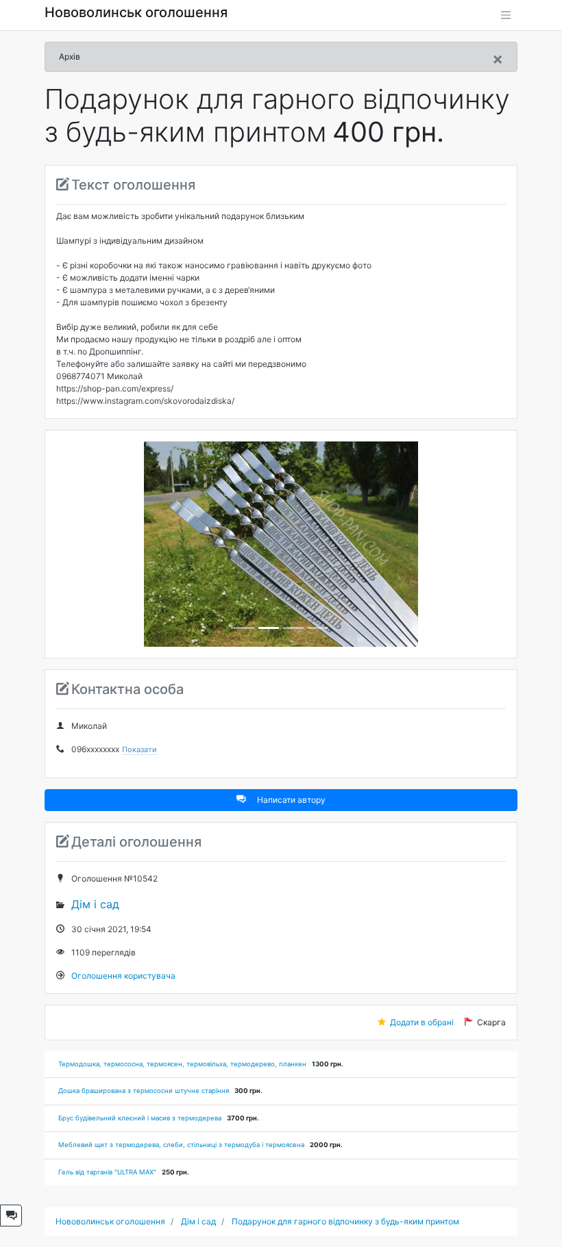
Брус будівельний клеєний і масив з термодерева (139, 1118)
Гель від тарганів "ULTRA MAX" (107, 1172)
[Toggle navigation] (505, 15)
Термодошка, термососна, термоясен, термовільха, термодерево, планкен (182, 1064)
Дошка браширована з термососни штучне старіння (143, 1090)
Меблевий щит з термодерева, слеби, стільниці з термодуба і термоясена (181, 1144)
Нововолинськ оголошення (136, 12)
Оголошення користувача (123, 975)
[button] (89, 544)
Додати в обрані (422, 1022)
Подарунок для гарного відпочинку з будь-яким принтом (345, 1221)
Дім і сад (95, 904)
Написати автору (291, 800)
